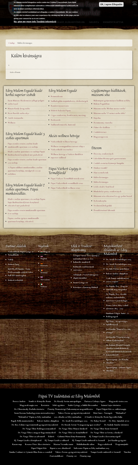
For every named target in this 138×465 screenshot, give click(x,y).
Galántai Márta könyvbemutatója (71, 436)
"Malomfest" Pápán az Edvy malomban (34, 417)
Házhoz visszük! (100, 168)
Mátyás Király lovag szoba (19, 108)
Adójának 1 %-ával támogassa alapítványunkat (85, 276)
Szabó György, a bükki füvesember (83, 405)
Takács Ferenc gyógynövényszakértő (74, 413)
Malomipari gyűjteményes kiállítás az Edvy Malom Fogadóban (112, 102)
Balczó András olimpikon (117, 273)
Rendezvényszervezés (60, 105)
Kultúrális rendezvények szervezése (83, 268)
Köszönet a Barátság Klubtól (85, 287)
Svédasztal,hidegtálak (103, 205)
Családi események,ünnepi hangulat (109, 163)
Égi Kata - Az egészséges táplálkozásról (116, 323)
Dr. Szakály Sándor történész (116, 424)
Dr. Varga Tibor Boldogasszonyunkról (39, 428)
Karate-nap (17, 444)
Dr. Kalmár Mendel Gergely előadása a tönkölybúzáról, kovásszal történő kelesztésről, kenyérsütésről (119, 350)
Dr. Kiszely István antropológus (67, 401)
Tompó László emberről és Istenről (105, 452)
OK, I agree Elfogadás (111, 4)
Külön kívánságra (101, 177)
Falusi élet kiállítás (102, 127)
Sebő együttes (59, 405)
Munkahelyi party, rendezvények (107, 191)
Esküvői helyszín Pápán (61, 110)
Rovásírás (45, 405)
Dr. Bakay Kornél (98, 420)
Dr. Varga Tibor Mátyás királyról (73, 428)
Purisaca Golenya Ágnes (95, 401)
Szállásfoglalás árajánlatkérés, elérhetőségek (69, 101)
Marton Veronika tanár (63, 444)
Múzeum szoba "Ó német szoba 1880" (109, 113)
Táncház (127, 452)
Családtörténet (100, 132)
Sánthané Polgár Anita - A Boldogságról (117, 315)
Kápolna (97, 118)
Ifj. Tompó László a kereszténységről (104, 436)
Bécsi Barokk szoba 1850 (18, 113)
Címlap (11, 43)
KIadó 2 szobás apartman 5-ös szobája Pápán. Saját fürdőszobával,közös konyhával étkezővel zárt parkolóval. (26, 202)
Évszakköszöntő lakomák (104, 210)
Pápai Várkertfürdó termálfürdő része (67, 183)
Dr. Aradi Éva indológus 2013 (118, 259)
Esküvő (51, 436)
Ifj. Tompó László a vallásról (57, 440)
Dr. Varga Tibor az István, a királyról (106, 432)
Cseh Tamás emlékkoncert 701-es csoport (117, 280)
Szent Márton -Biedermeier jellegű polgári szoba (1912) (26, 102)
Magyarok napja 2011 (29, 405)
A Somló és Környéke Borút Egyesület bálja (103, 417)
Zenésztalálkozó (56, 456)
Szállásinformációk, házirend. (63, 124)
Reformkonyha (100, 201)
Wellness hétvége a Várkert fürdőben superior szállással (67, 156)
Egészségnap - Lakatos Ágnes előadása (119, 369)
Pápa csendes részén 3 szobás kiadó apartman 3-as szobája (27, 161)
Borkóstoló (56, 120)
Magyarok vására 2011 (118, 401)
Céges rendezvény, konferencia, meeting (68, 115)
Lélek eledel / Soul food (104, 186)
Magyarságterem (101, 136)
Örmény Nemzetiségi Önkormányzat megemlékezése (70, 409)
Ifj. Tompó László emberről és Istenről (88, 440)
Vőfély (10, 259)
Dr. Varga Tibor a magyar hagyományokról (37, 432)
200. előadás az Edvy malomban (67, 417)
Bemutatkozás (57, 96)
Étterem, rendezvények (103, 153)
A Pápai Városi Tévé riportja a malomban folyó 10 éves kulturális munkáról (86, 258)
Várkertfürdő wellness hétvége (64, 141)
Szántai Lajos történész (111, 405)
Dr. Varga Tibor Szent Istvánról (104, 428)
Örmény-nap (85, 456)
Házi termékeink (101, 172)
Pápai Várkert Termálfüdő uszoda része (67, 178)
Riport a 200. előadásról (60, 448)
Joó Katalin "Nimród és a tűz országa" (118, 331)
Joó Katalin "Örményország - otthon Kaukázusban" (118, 339)
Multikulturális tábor (85, 444)
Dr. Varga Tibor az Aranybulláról (73, 432)
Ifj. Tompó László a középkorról (27, 440)
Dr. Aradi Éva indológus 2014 (118, 264)
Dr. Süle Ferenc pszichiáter (117, 269)
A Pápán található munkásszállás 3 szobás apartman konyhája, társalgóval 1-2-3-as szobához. (25, 170)
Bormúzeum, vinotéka (103, 122)
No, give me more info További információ (35, 21)
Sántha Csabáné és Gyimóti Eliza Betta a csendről (30, 452)
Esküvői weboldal (15, 280)
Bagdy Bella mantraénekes (22, 420)
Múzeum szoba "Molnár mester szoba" (109, 108)
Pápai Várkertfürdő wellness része (65, 188)
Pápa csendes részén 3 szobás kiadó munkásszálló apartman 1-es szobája (23, 145)
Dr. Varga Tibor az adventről (32, 436)
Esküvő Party (13, 264)
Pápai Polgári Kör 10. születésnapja (111, 409)
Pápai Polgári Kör (39, 448)
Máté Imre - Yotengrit (102, 413)
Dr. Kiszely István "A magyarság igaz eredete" (81, 424)
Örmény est (71, 456)
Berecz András (19, 401)
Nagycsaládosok (105, 444)
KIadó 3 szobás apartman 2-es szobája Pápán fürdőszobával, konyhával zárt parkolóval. (26, 153)
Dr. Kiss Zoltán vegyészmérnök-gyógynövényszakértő (35, 424)
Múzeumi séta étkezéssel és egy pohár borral (113, 196)
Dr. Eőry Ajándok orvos (119, 420)
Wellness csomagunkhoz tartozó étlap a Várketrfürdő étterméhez (67, 148)
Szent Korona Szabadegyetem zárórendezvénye (34, 413)
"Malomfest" (120, 413)
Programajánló (121, 444)
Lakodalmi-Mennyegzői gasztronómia (110, 158)
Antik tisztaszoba (15, 118)
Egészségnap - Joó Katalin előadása (117, 361)
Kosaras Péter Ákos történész (37, 444)
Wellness (11, 122)
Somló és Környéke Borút (40, 401)
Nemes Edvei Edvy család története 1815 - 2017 (117, 307)
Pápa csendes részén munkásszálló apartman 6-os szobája (26, 212)
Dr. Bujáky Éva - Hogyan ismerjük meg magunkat (117, 288)
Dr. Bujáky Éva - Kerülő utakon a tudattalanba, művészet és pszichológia (116, 297)
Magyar (46, 251)
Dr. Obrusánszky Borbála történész (29, 409)
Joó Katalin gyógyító (117, 440)
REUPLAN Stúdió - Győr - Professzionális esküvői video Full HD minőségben (20, 272)
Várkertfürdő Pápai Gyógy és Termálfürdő (20, 253)
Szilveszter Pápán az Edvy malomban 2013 (91, 448)
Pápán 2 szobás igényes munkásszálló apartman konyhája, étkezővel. (23, 220)
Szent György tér (80, 282)
